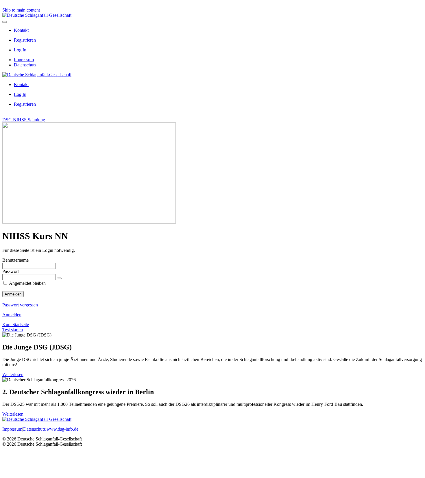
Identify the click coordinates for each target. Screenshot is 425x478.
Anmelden (11, 314)
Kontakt (21, 30)
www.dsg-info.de (62, 429)
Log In (20, 49)
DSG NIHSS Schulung (23, 119)
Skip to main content (21, 10)
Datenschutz (25, 64)
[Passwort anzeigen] (59, 278)
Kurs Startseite (15, 324)
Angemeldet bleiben (27, 283)
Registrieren (25, 40)
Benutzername (15, 260)
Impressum (24, 59)
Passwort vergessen (20, 304)
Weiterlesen (12, 374)
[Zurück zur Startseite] (36, 15)
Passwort (10, 271)
